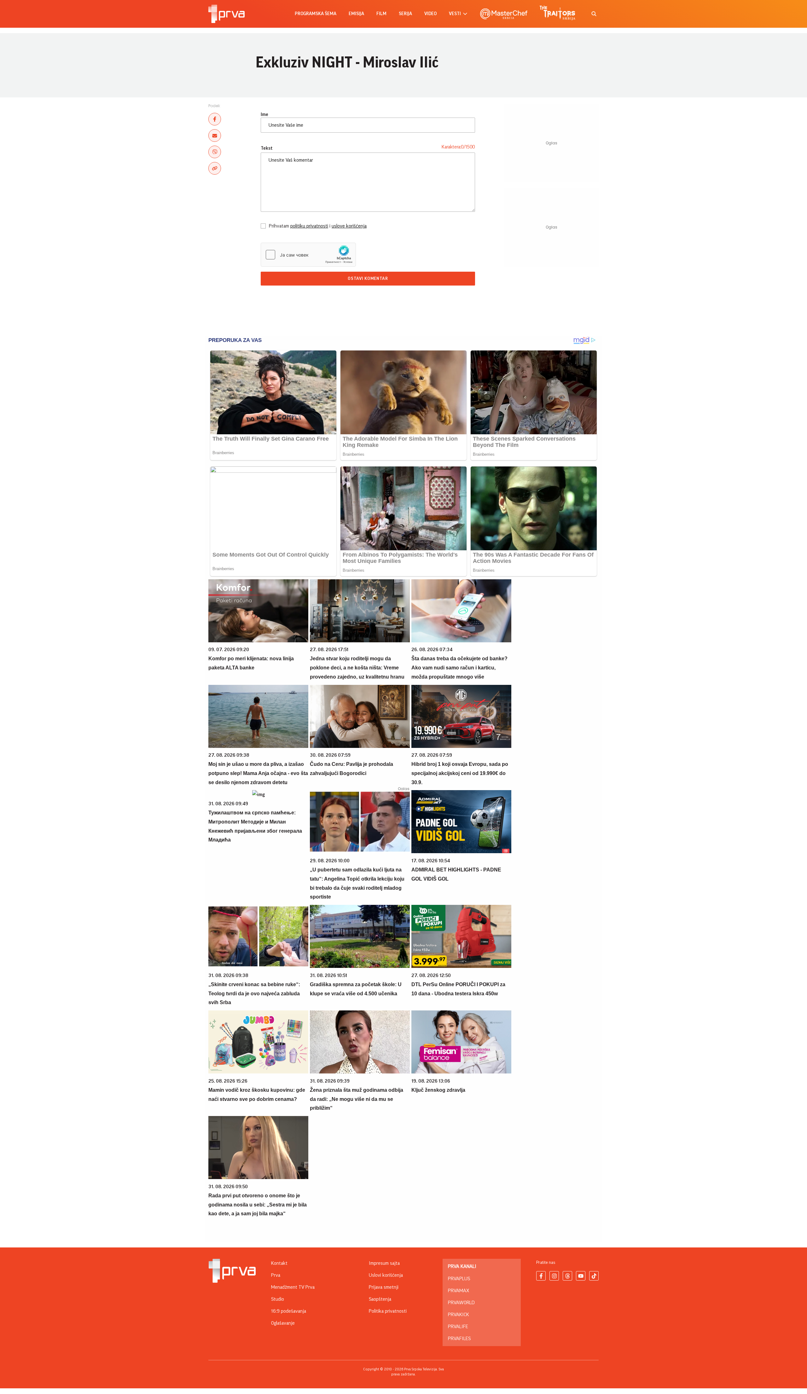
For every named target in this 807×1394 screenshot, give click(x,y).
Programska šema (315, 13)
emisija (356, 13)
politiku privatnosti (309, 225)
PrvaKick (458, 1314)
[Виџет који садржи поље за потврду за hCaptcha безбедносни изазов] (308, 255)
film (381, 13)
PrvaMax (458, 1290)
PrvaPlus (459, 1278)
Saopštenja (380, 1299)
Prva (275, 1275)
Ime (264, 114)
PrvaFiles (459, 1338)
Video (430, 13)
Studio (277, 1299)
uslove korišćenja (349, 225)
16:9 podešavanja (288, 1311)
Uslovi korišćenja (386, 1275)
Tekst (267, 148)
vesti (455, 13)
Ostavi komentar (368, 278)
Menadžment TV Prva (293, 1287)
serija (405, 13)
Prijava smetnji (383, 1287)
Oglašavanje (283, 1323)
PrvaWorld (461, 1302)
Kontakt (279, 1263)
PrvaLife (458, 1326)
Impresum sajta (384, 1263)
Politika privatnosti (388, 1311)
